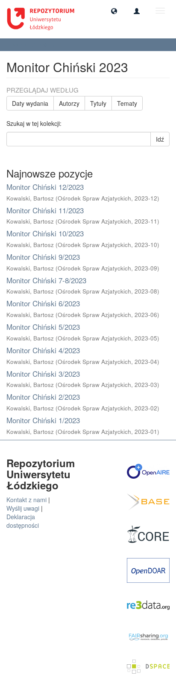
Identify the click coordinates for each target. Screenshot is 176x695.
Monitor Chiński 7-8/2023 (46, 280)
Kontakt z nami (26, 499)
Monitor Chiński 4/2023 (43, 350)
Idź (160, 139)
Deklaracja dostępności (22, 520)
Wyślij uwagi (22, 508)
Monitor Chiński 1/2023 (43, 420)
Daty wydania (30, 103)
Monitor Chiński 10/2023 (45, 233)
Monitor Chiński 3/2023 (43, 373)
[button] (114, 10)
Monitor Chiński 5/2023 (43, 326)
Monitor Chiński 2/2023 (43, 396)
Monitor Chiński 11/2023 (45, 210)
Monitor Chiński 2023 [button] (38, 44)
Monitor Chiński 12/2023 (45, 186)
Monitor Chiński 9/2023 (43, 256)
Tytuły (98, 103)
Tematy (127, 103)
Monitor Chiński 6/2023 (43, 303)
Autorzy (69, 103)
